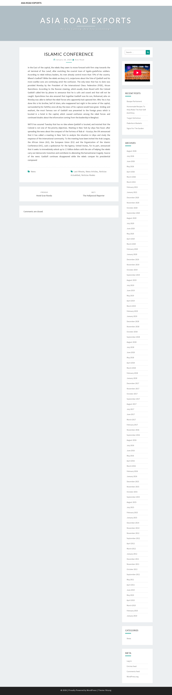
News (33, 171)
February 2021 (132, 187)
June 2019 (131, 290)
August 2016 (131, 440)
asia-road (79, 60)
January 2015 (132, 517)
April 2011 (131, 585)
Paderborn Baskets (134, 123)
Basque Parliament (134, 101)
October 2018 (132, 331)
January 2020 (132, 254)
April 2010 (131, 600)
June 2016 (131, 450)
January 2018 (132, 378)
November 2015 (133, 486)
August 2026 (131, 151)
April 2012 (131, 543)
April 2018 (131, 363)
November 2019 (133, 264)
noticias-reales (88, 175)
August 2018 (131, 342)
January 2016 (132, 476)
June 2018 (131, 352)
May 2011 (130, 579)
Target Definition (134, 118)
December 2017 (133, 383)
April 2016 (131, 461)
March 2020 (131, 244)
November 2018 (133, 326)
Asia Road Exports (31, 2)
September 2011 (133, 574)
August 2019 (131, 280)
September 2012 (133, 538)
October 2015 (132, 492)
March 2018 (131, 368)
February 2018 (132, 373)
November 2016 (133, 430)
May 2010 (130, 595)
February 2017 (132, 425)
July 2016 (130, 445)
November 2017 (133, 388)
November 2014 (133, 528)
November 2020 (133, 202)
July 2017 (130, 409)
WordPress (92, 690)
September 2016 (133, 435)
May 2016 (130, 455)
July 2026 (130, 156)
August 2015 (131, 502)
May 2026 (130, 166)
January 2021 (132, 192)
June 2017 (131, 414)
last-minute (79, 171)
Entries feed (131, 666)
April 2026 (131, 172)
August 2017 (131, 404)
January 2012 (132, 554)
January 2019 (132, 316)
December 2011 (133, 559)
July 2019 (130, 285)
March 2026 (131, 177)
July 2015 (130, 507)
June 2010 (131, 590)
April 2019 (131, 301)
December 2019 (133, 259)
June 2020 (131, 228)
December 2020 (133, 197)
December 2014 (133, 523)
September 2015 (133, 497)
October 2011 (132, 569)
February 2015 (132, 512)
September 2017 (133, 399)
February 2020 (132, 249)
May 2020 (130, 233)
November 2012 (133, 533)
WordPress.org (133, 676)
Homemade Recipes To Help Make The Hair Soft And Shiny (136, 109)
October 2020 (132, 208)
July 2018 (130, 347)
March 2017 (131, 419)
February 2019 (132, 311)
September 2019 (133, 275)
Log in (129, 661)
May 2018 (130, 357)
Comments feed (133, 671)
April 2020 (131, 239)
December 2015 (133, 481)
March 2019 (131, 306)
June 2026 (131, 161)
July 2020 (130, 223)
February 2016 (132, 471)
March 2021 (131, 182)
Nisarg (108, 690)
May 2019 (130, 295)
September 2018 (133, 337)
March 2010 (131, 605)
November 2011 (133, 564)
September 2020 (133, 213)
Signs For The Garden (135, 128)
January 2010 (132, 616)
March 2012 (131, 548)
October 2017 (132, 394)
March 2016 (131, 466)
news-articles (92, 171)
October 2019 (132, 270)
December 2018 (133, 321)
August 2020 (131, 218)
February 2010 (132, 610)
